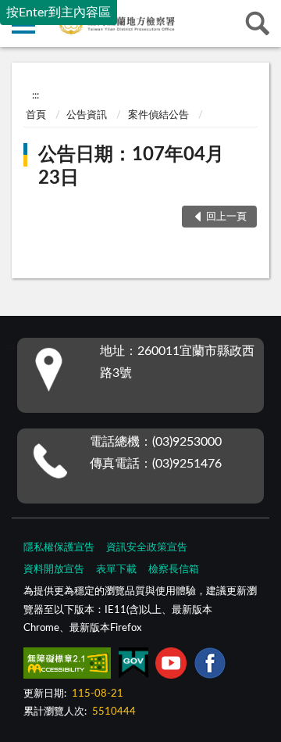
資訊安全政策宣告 (146, 548)
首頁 (36, 115)
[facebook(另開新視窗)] (210, 666)
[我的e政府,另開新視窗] (133, 666)
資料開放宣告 (53, 570)
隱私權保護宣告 (58, 548)
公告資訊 (86, 115)
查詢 (257, 23)
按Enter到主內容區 (58, 12)
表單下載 (116, 570)
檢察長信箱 (173, 570)
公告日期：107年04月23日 (131, 166)
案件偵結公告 (158, 115)
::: (35, 95)
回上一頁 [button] (226, 217)
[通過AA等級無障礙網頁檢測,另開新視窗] (67, 666)
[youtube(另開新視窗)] (171, 666)
